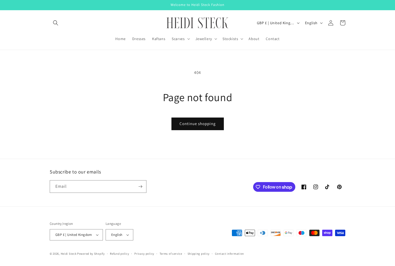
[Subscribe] (140, 186)
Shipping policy (199, 254)
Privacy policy (144, 254)
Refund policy (119, 254)
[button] (56, 23)
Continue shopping (197, 123)
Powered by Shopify (91, 254)
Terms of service (171, 254)
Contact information (229, 254)
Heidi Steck (69, 254)
